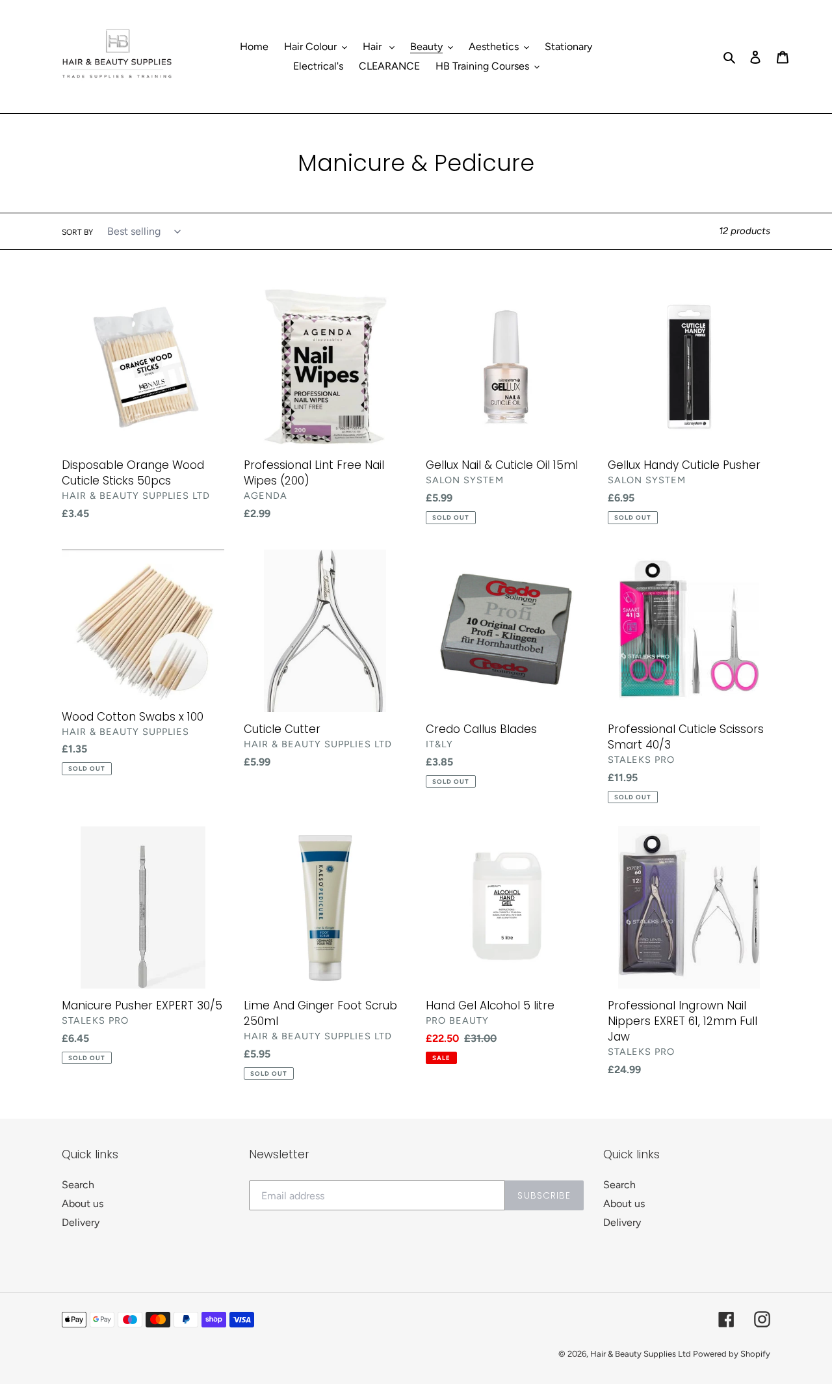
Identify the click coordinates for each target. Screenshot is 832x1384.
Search (78, 1184)
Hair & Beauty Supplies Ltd (641, 1354)
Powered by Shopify (731, 1354)
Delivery (80, 1222)
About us (82, 1203)
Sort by (77, 232)
